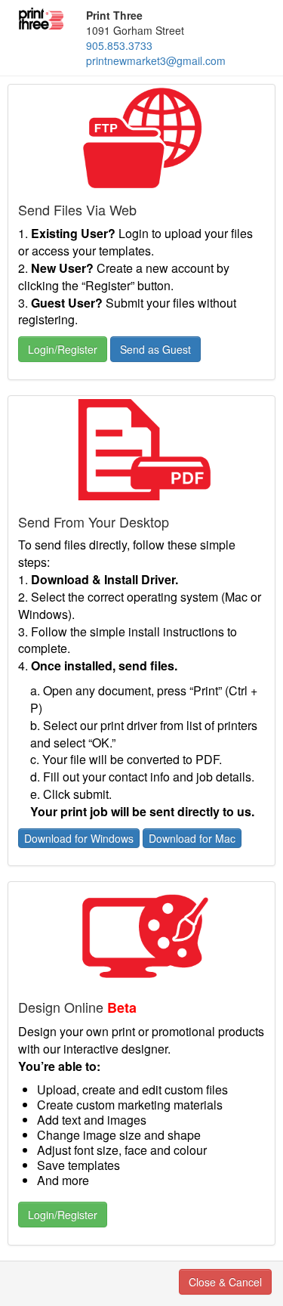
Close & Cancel (225, 1281)
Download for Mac (192, 838)
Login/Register (62, 349)
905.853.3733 (119, 45)
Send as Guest (155, 349)
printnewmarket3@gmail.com (156, 60)
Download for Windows (79, 838)
